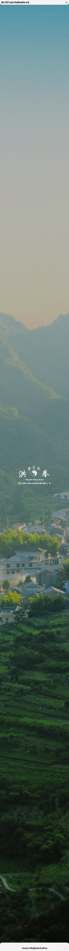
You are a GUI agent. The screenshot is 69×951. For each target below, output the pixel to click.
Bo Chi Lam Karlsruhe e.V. (15, 2)
